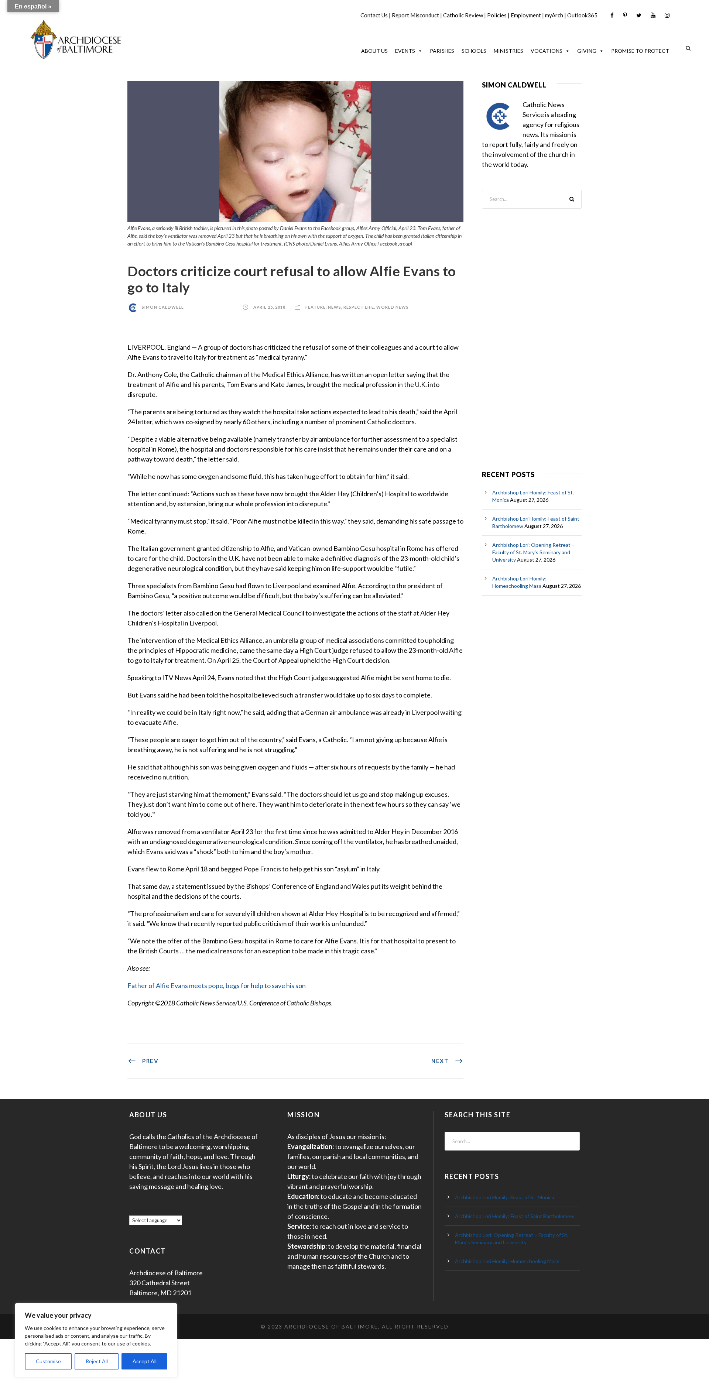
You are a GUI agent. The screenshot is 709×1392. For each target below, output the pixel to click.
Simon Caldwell (163, 307)
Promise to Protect (640, 51)
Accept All (145, 1361)
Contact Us (374, 15)
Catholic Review (463, 15)
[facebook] (612, 15)
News (334, 307)
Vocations (546, 51)
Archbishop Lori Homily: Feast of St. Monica (504, 1197)
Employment (526, 15)
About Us (374, 51)
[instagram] (667, 15)
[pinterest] (625, 15)
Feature (315, 307)
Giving (586, 51)
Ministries (508, 51)
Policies (497, 15)
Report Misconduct (415, 15)
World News (392, 307)
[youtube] (653, 15)
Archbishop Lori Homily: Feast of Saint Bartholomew (514, 1216)
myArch (554, 15)
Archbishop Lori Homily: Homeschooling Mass (507, 1261)
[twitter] (638, 15)
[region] (96, 1340)
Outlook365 (582, 15)
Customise (48, 1361)
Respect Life (358, 307)
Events (405, 51)
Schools (474, 51)
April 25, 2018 (269, 307)
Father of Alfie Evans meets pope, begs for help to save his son (216, 985)
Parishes (442, 51)
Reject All (97, 1361)
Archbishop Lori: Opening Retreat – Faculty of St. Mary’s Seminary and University (533, 552)
